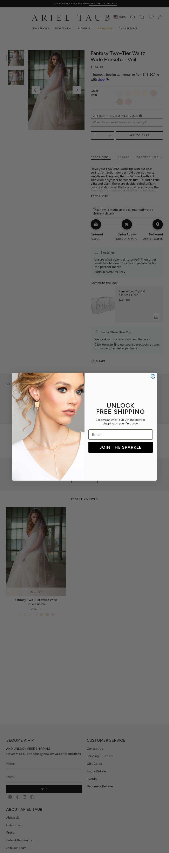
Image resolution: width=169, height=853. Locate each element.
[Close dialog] (153, 376)
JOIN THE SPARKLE (121, 447)
